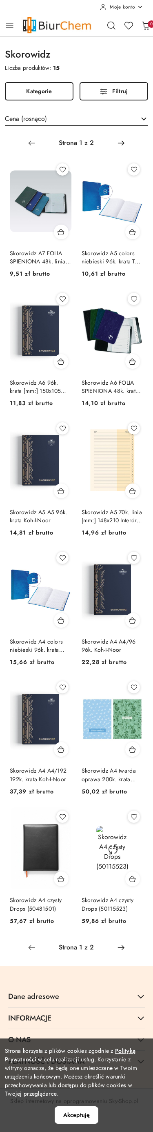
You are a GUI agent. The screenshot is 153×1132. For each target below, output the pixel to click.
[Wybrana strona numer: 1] (76, 143)
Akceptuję (76, 1115)
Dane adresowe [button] (33, 996)
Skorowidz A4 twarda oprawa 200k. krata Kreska (109, 775)
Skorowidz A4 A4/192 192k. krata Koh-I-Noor (38, 775)
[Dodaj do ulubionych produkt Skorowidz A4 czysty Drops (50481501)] (62, 817)
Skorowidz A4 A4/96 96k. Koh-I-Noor (109, 645)
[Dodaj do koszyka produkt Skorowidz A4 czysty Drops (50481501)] (61, 878)
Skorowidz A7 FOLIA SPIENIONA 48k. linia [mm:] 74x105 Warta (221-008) (38, 257)
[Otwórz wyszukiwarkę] (111, 25)
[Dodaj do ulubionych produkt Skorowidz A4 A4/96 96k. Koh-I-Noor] (134, 558)
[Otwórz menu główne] (9, 25)
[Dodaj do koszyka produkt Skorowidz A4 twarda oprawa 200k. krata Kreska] (132, 749)
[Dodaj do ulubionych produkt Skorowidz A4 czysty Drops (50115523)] (134, 817)
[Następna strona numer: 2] (121, 143)
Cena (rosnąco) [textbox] (26, 118)
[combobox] (76, 119)
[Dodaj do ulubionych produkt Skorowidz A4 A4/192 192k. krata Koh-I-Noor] (62, 687)
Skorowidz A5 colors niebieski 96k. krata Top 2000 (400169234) (112, 257)
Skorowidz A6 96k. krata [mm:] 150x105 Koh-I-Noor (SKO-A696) (39, 387)
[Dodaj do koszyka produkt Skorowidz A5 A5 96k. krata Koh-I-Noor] (61, 491)
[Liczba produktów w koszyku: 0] (145, 25)
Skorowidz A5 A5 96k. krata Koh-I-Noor (38, 516)
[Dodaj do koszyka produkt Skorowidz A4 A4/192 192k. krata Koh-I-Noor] (61, 749)
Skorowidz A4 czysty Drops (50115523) (107, 904)
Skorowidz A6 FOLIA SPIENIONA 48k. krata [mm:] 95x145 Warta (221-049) (110, 387)
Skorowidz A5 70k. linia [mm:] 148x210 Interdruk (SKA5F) (112, 516)
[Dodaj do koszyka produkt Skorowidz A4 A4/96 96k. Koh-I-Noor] (132, 620)
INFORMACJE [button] (29, 1018)
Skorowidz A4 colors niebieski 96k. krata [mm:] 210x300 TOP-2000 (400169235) (36, 645)
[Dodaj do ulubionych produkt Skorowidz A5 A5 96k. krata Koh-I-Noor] (62, 428)
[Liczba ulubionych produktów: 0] (128, 25)
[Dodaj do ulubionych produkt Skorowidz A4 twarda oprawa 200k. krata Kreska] (134, 687)
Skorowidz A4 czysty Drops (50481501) (36, 904)
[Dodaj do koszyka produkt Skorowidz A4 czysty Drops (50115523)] (132, 878)
